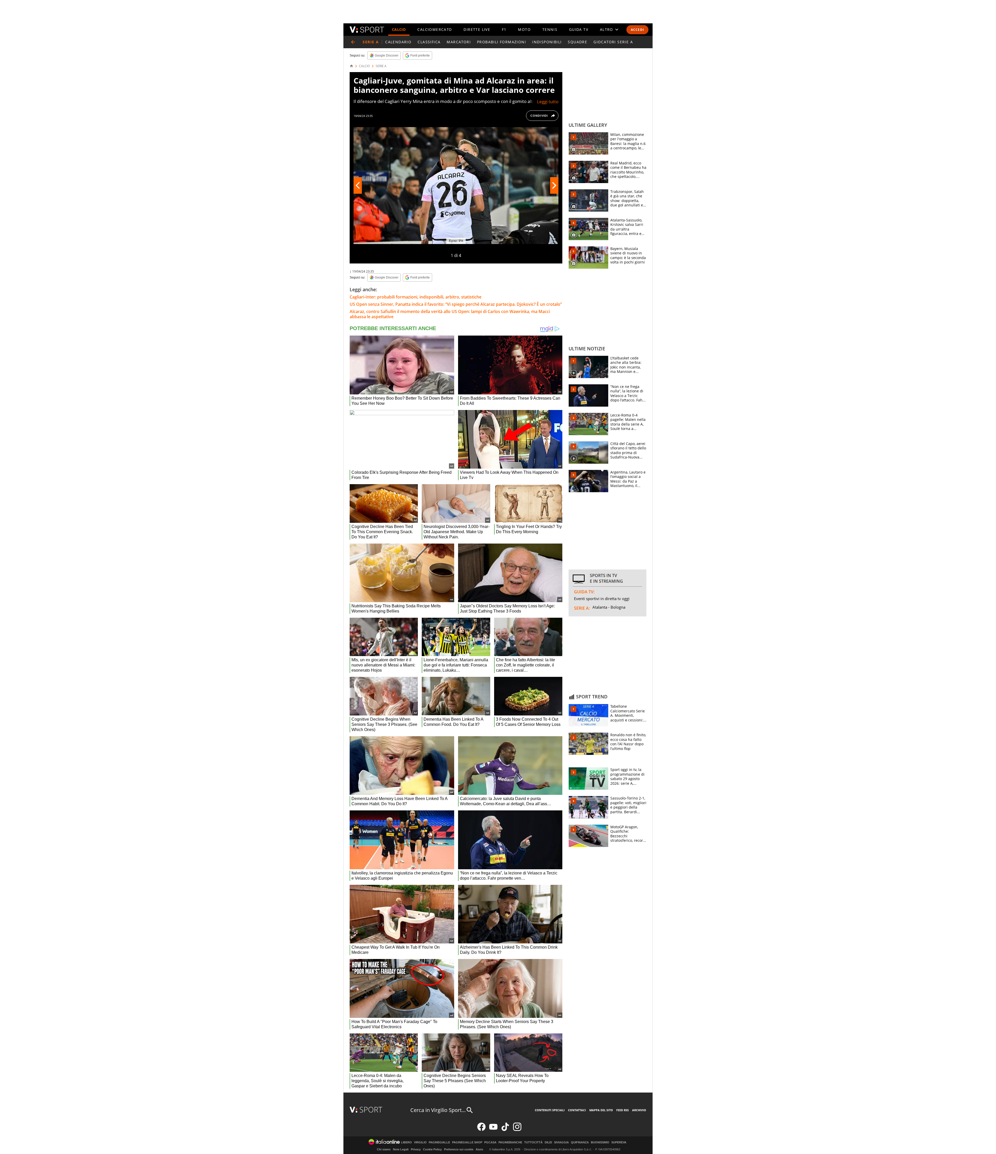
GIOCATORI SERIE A (613, 42)
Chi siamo (384, 1149)
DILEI (548, 1142)
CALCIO (399, 29)
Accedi (637, 29)
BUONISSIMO (600, 1142)
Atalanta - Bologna (608, 607)
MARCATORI (459, 42)
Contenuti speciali (550, 1110)
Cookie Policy (432, 1149)
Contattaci (577, 1110)
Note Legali (401, 1149)
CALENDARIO (398, 42)
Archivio (639, 1110)
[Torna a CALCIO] (353, 42)
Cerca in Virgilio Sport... (438, 1110)
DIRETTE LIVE (477, 29)
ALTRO (606, 29)
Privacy (416, 1149)
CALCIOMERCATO (434, 29)
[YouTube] (493, 1130)
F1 (504, 29)
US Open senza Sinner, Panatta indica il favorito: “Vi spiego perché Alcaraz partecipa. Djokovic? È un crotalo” (456, 304)
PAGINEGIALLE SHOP (467, 1142)
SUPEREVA (618, 1142)
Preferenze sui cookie (458, 1149)
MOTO (524, 29)
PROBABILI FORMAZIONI (501, 42)
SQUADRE (577, 42)
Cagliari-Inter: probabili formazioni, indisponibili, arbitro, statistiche (415, 297)
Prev (358, 185)
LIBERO (406, 1142)
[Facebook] (481, 1130)
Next (554, 185)
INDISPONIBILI (547, 42)
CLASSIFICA (429, 42)
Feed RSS (622, 1110)
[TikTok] (505, 1130)
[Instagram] (517, 1130)
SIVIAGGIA (561, 1142)
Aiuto (479, 1149)
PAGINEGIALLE (439, 1142)
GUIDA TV (578, 29)
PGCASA (490, 1142)
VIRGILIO (420, 1142)
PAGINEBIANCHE (510, 1142)
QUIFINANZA (580, 1142)
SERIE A (381, 66)
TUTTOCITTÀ (533, 1142)
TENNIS (549, 29)
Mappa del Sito (601, 1110)
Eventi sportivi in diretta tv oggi (602, 598)
